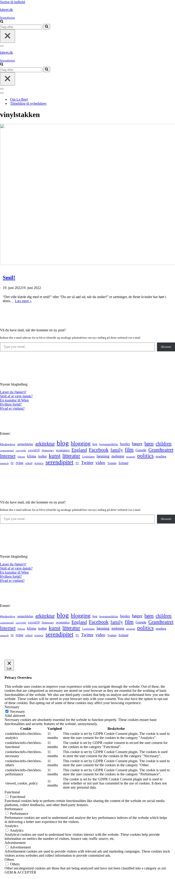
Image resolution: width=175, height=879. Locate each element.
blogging (80, 443)
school (28, 463)
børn (149, 443)
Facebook (98, 449)
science (39, 463)
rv (12, 463)
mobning (117, 456)
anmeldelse (25, 444)
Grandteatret (160, 449)
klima (31, 456)
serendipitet (59, 462)
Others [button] (9, 859)
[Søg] (1, 22)
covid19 (34, 450)
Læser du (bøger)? (13, 392)
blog (63, 443)
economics (62, 450)
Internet (7, 456)
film (129, 449)
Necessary (17, 711)
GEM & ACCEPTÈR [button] (20, 872)
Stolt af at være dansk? (16, 396)
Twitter (87, 462)
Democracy (48, 450)
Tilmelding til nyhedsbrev (28, 103)
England (79, 449)
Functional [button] (12, 792)
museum (130, 456)
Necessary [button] (12, 707)
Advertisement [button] (15, 843)
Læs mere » (23, 301)
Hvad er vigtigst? (12, 408)
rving (19, 463)
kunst (54, 456)
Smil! (9, 278)
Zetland (123, 463)
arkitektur (45, 443)
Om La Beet (19, 99)
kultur (42, 456)
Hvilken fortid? (11, 404)
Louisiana (88, 456)
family (117, 449)
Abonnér (166, 346)
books (125, 444)
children (164, 443)
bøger (137, 443)
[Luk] (7, 36)
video (100, 462)
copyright (21, 450)
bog (95, 444)
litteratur (71, 456)
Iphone (21, 456)
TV (77, 463)
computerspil (7, 450)
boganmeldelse (108, 444)
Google (141, 450)
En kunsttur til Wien (14, 400)
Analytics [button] (11, 826)
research (4, 463)
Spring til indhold (12, 2)
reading (161, 456)
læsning (103, 456)
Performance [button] (14, 809)
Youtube (111, 463)
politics (145, 456)
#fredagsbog (7, 444)
